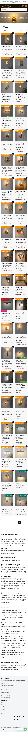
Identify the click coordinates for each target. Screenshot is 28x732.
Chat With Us (3, 687)
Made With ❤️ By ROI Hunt (20, 729)
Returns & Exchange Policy (6, 692)
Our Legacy (3, 706)
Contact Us (3, 707)
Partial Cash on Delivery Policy (6, 697)
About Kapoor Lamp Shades (6, 727)
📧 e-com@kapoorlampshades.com (7, 685)
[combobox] (14, 9)
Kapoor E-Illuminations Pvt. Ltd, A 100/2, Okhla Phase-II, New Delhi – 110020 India (13, 681)
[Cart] (22, 6)
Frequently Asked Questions (6, 695)
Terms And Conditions (16, 727)
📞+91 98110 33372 (4, 683)
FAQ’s (14, 729)
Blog (2, 704)
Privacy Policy (3, 729)
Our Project (3, 709)
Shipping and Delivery (5, 693)
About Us (2, 702)
